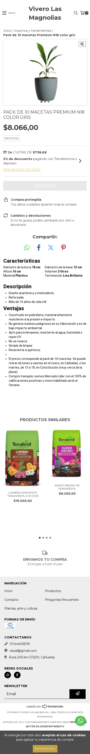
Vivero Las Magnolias (45, 13)
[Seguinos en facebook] (17, 675)
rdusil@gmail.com (23, 651)
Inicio (7, 31)
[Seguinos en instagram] (7, 675)
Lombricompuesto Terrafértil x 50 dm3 (22, 494)
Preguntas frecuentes (62, 600)
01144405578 (20, 644)
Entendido (45, 748)
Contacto (11, 600)
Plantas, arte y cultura (20, 608)
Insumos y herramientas (32, 31)
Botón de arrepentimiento (45, 726)
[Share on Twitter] (51, 247)
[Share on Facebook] (38, 247)
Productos (53, 591)
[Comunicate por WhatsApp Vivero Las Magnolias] (80, 721)
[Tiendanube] (45, 708)
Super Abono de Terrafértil (67, 487)
